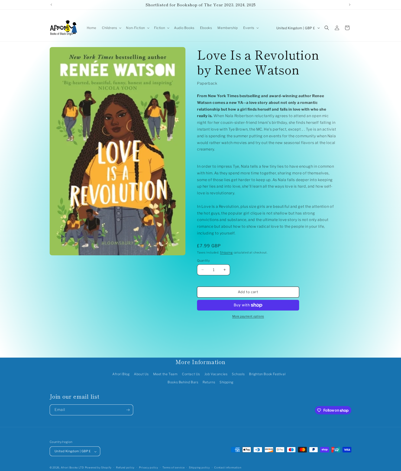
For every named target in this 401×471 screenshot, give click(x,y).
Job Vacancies (216, 374)
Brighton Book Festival (267, 374)
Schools (238, 374)
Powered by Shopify (98, 467)
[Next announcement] (350, 4)
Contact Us (191, 374)
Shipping (226, 252)
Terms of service (173, 467)
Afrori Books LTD (72, 467)
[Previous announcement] (51, 4)
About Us (141, 374)
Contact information (227, 467)
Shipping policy (199, 467)
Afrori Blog (121, 374)
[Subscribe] (128, 409)
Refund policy (125, 467)
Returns (209, 382)
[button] (111, 28)
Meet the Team (165, 374)
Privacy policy (148, 467)
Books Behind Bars (183, 382)
